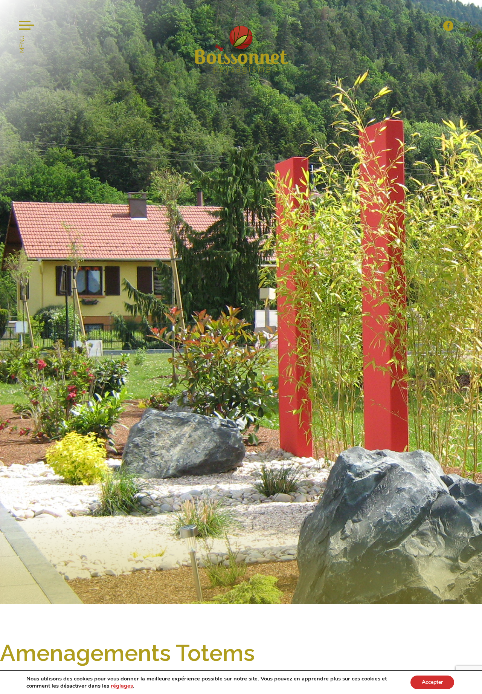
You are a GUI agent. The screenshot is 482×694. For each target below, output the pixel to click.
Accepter (432, 682)
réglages (122, 685)
